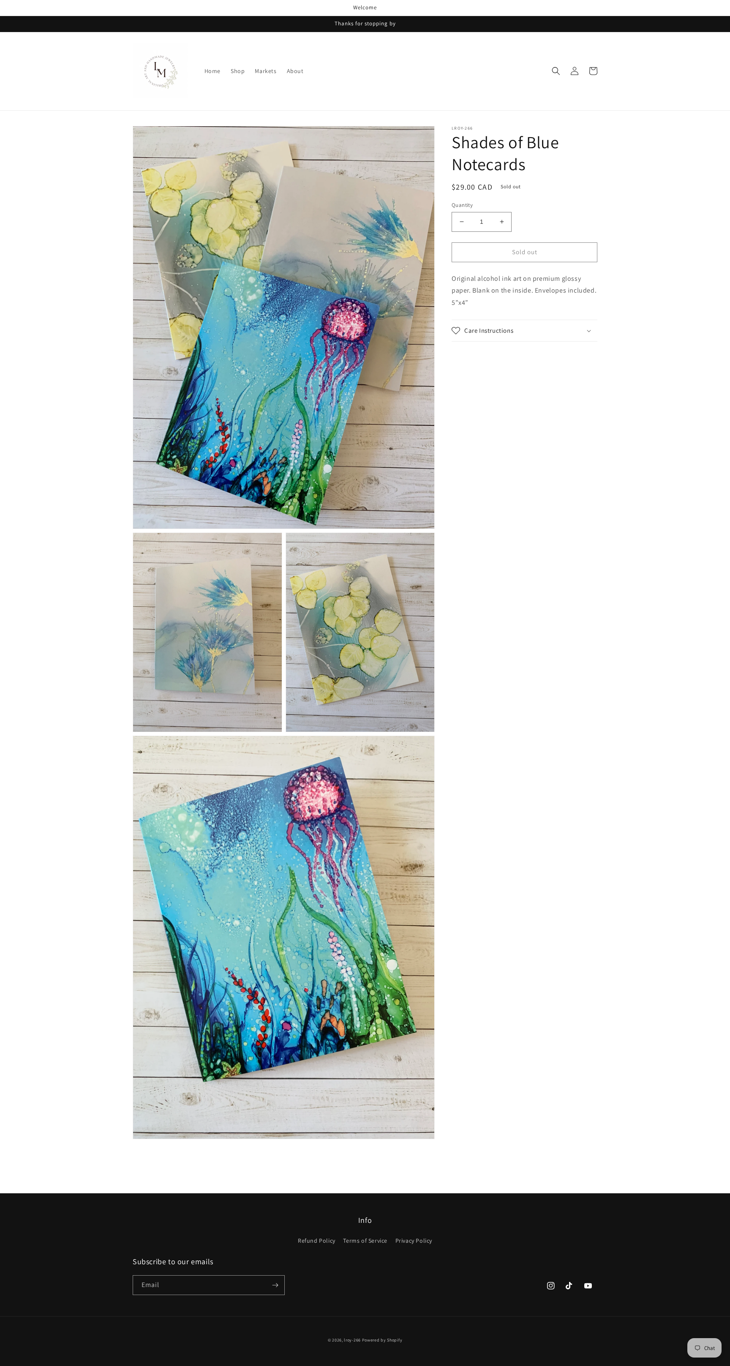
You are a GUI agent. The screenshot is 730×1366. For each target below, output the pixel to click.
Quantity (462, 205)
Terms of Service (365, 1240)
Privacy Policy (413, 1240)
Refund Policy (316, 1240)
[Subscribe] (275, 1285)
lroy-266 (352, 1340)
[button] (556, 71)
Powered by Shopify (382, 1340)
